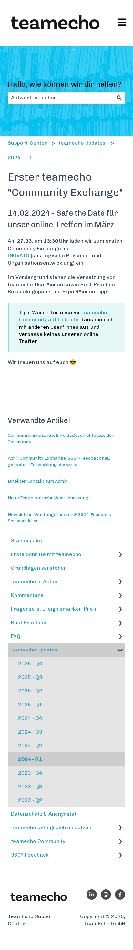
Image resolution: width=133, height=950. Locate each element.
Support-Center (27, 143)
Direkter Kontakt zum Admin (38, 481)
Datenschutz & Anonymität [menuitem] (44, 814)
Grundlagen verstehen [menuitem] (39, 568)
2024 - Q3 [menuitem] (30, 732)
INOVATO (18, 255)
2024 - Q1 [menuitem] (30, 759)
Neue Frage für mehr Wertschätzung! (49, 498)
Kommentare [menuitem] (27, 595)
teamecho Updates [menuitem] (34, 650)
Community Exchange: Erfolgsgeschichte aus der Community (61, 439)
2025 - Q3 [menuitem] (30, 677)
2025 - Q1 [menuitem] (30, 704)
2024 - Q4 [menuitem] (30, 718)
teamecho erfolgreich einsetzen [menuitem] (51, 827)
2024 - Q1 (20, 157)
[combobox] (60, 98)
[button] (120, 555)
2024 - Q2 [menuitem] (30, 745)
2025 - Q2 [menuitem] (30, 691)
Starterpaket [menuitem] (27, 540)
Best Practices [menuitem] (29, 623)
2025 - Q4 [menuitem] (30, 664)
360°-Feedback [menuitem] (30, 855)
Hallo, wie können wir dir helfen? (65, 84)
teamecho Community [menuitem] (38, 841)
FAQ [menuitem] (15, 636)
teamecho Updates (82, 143)
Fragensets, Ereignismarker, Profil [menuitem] (54, 609)
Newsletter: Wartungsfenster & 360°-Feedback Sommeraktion (59, 518)
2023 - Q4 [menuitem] (30, 773)
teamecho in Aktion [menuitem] (35, 581)
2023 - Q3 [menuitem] (30, 786)
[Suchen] (119, 98)
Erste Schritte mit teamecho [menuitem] (46, 554)
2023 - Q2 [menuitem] (30, 800)
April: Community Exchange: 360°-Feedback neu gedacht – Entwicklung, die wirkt (59, 461)
